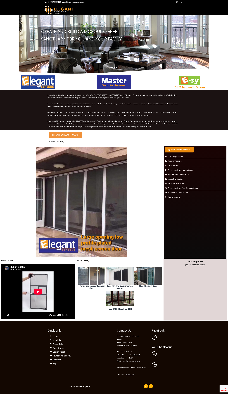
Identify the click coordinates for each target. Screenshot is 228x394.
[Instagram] (177, 2)
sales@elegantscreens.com (74, 2)
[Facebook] (181, 2)
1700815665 (130, 374)
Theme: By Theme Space (79, 386)
